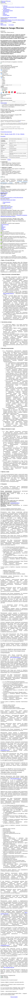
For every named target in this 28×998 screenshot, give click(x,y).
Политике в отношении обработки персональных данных (14, 216)
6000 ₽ (3, 83)
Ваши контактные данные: (6, 100)
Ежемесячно (5, 71)
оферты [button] (12, 106)
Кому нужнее (5, 74)
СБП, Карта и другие (21, 93)
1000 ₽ (3, 80)
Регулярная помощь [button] (12, 17)
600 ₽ (3, 77)
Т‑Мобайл (22, 134)
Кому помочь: (4, 72)
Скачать (9, 159)
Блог (4, 203)
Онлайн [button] (2, 67)
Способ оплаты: (4, 87)
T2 (16, 134)
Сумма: (2, 76)
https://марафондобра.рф (8, 293)
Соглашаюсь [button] (5, 104)
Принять (8, 186)
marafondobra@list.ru (14, 502)
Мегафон (7, 134)
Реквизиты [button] (9, 67)
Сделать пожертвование (6, 207)
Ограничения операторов (6, 131)
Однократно (5, 70)
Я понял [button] (14, 255)
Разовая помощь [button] (4, 17)
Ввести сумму (5, 85)
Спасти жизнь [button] (4, 102)
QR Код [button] (13, 67)
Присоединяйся (14, 996)
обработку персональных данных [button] (17, 105)
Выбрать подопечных (7, 75)
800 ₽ (3, 79)
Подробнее (3, 136)
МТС (14, 134)
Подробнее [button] (2, 185)
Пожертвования (6, 202)
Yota (18, 134)
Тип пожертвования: (5, 68)
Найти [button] (14, 22)
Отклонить (3, 186)
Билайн (11, 134)
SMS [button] (5, 67)
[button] (4, 18)
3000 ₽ (3, 82)
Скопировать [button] (4, 159)
